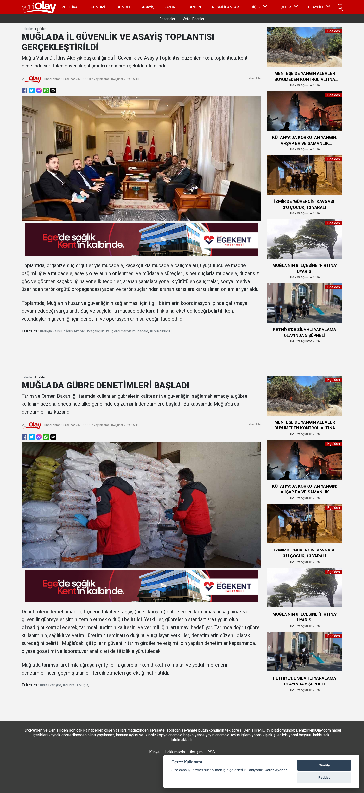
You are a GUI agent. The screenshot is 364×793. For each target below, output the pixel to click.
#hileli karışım (50, 685)
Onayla (324, 765)
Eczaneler (167, 19)
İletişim (196, 752)
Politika (69, 7)
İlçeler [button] (284, 7)
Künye (154, 752)
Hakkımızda (175, 752)
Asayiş (148, 7)
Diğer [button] (255, 7)
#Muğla (82, 685)
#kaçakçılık (95, 331)
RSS (211, 752)
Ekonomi (97, 7)
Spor (170, 7)
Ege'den (193, 7)
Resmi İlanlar (225, 7)
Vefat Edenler (193, 19)
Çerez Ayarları (276, 770)
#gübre (69, 685)
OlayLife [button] (316, 7)
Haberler (27, 29)
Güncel (123, 7)
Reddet (324, 777)
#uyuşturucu (160, 331)
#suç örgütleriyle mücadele (126, 331)
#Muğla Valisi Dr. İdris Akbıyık (62, 331)
